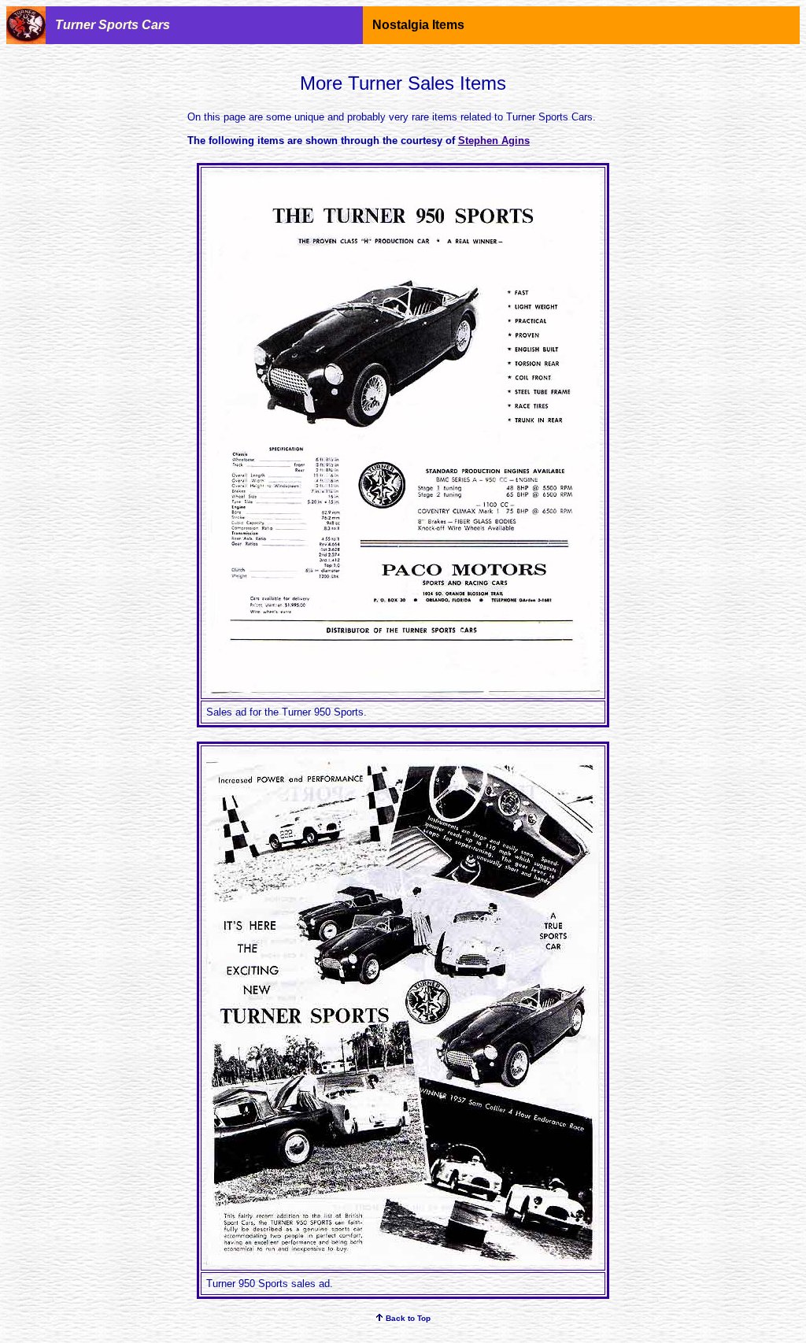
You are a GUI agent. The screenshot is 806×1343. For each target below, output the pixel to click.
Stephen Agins (494, 140)
